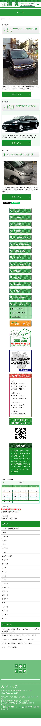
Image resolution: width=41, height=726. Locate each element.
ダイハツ (5, 548)
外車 (3, 603)
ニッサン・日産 (7, 556)
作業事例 (5, 599)
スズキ (4, 540)
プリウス (5, 564)
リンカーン (5, 587)
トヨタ (4, 552)
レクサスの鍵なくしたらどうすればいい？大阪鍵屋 (19, 635)
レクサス (5, 591)
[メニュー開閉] (38, 4)
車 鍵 (4, 618)
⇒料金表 (14, 411)
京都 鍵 (5, 595)
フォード (5, 560)
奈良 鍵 (5, 611)
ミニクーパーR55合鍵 (9, 647)
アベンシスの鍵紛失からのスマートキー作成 (17, 643)
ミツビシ (5, 583)
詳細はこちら (16, 94)
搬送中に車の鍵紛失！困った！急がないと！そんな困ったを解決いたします (20, 630)
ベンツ (4, 571)
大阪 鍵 (5, 607)
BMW (4, 532)
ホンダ (4, 575)
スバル (4, 544)
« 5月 (3, 482)
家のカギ (5, 615)
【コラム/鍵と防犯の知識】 (11, 528)
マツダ (4, 579)
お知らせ (5, 536)
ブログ (4, 568)
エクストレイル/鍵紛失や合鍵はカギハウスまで (17, 639)
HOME (3, 19)
